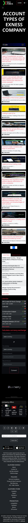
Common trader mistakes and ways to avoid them (12, 147)
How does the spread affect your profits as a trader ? (13, 130)
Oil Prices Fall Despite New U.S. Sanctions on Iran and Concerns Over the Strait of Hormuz (13, 267)
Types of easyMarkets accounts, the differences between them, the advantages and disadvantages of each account (13, 58)
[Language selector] (25, 3)
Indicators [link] (14, 495)
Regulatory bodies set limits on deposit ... (13, 185)
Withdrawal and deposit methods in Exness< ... (15, 241)
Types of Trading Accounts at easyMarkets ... (14, 63)
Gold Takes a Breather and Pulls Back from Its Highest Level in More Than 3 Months (13, 275)
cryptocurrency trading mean (11, 164)
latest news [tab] (6, 255)
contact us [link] (14, 469)
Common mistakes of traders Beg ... (11, 151)
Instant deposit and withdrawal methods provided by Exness (12, 237)
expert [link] (14, 493)
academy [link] (14, 491)
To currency (6, 346)
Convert (14, 370)
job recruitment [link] (14, 471)
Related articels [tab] (16, 255)
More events (5, 326)
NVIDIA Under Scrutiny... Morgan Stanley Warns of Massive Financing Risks (12, 259)
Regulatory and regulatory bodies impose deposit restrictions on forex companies (13, 181)
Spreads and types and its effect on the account (15, 133)
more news (5, 294)
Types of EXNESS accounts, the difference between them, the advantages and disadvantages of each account (13, 201)
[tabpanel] (14, 276)
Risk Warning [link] (14, 483)
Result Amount (7, 361)
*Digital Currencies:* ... (8, 166)
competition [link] (14, 503)
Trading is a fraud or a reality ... (10, 223)
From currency (7, 333)
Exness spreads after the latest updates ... (13, 84)
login (19, 3)
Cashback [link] (14, 505)
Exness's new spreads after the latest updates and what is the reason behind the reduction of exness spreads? (12, 79)
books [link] (14, 497)
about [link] (14, 467)
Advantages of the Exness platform (13, 98)
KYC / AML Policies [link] (14, 485)
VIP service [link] (14, 509)
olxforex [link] (23, 521)
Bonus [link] (14, 507)
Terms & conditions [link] (14, 479)
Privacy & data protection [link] (14, 481)
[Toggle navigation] (3, 7)
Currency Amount (7, 353)
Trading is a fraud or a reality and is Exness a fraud (13, 220)
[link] (4, 428)
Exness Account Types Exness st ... (11, 206)
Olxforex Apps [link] (14, 473)
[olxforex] (8, 3)
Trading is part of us (8, 113)
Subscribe (14, 440)
